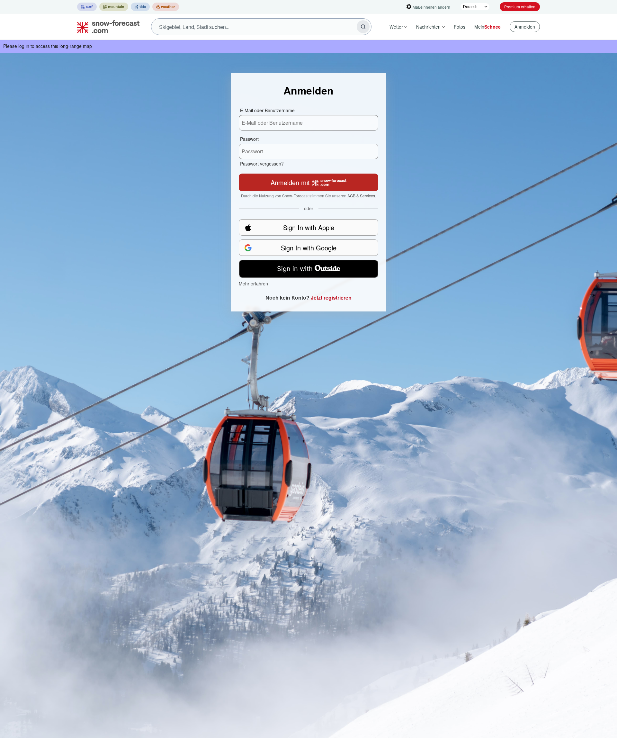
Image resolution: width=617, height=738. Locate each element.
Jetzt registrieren (331, 297)
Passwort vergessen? (262, 163)
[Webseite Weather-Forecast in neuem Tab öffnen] (165, 7)
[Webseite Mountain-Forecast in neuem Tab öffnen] (113, 7)
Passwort (249, 139)
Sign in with (295, 269)
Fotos (459, 26)
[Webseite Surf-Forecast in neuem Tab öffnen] (87, 7)
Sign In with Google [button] (308, 247)
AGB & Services (361, 195)
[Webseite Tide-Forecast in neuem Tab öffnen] (140, 7)
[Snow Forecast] (106, 26)
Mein (487, 26)
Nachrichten (428, 26)
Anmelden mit (290, 182)
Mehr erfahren (253, 283)
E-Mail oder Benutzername (267, 110)
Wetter (396, 26)
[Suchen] (363, 26)
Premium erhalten (519, 6)
